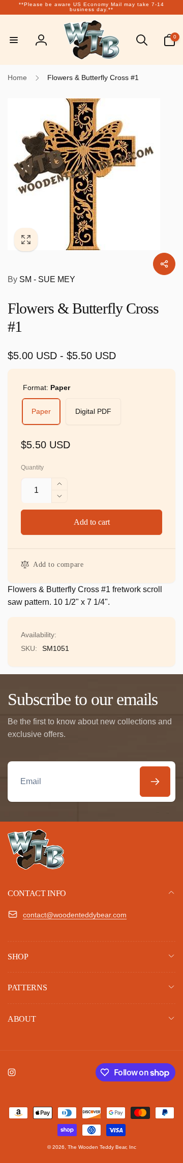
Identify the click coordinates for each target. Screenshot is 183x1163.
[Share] (164, 264)
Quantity (32, 467)
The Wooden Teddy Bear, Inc (102, 1147)
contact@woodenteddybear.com (75, 915)
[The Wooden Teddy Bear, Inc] (36, 867)
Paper (41, 411)
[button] (14, 40)
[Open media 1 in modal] (91, 174)
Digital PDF (93, 411)
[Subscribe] (155, 781)
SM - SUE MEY (41, 279)
